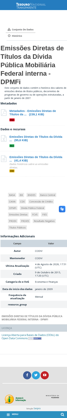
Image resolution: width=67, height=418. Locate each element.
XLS (12, 145)
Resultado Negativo (44, 221)
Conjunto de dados (22, 29)
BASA (12, 195)
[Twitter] (36, 375)
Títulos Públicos (17, 227)
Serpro (37, 408)
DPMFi (12, 208)
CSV (12, 171)
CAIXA (12, 201)
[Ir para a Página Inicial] (33, 6)
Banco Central (47, 195)
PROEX (12, 221)
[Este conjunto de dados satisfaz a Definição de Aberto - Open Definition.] (34, 338)
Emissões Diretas (18, 214)
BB (21, 195)
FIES (44, 214)
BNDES (31, 195)
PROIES (25, 221)
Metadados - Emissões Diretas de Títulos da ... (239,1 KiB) (32, 112)
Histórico (16, 35)
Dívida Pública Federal (32, 208)
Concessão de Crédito (41, 201)
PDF (12, 120)
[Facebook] (27, 375)
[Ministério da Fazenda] (52, 398)
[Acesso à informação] (15, 399)
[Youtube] (45, 375)
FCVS (35, 214)
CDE (22, 201)
